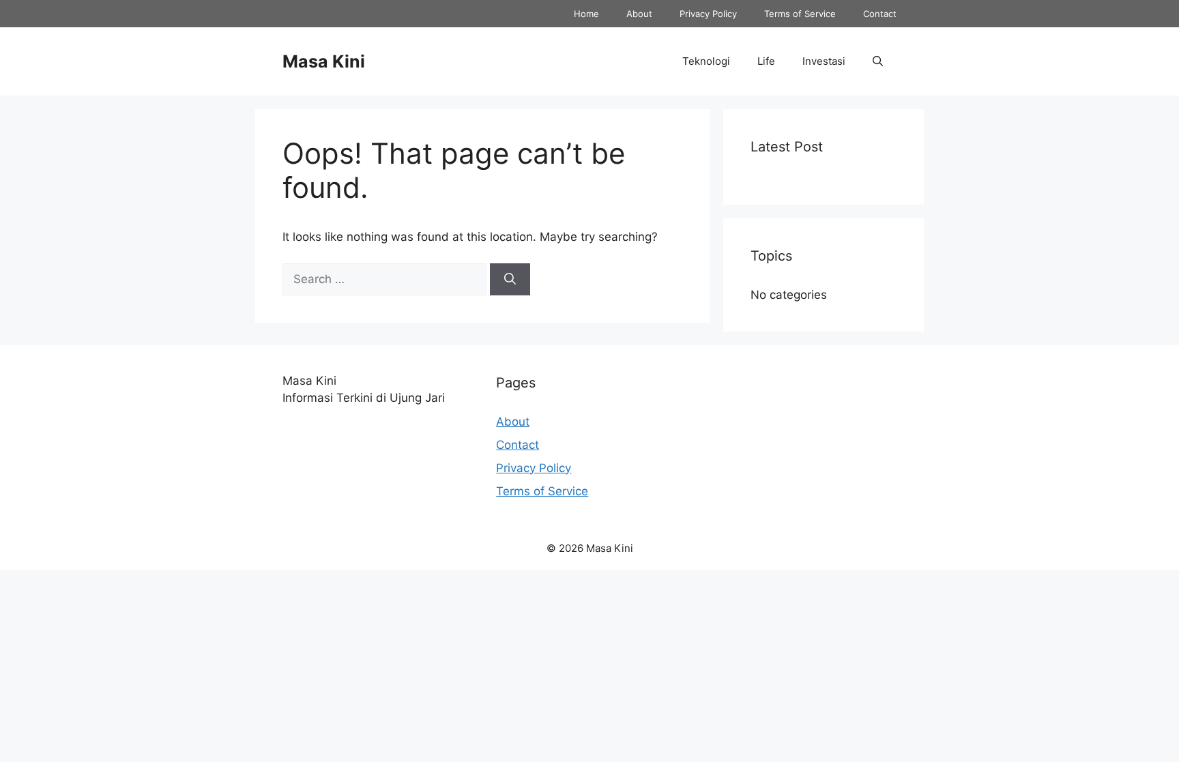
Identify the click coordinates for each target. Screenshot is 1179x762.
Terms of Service (800, 13)
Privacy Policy (708, 13)
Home (586, 13)
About (639, 13)
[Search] (510, 279)
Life (766, 61)
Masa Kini (323, 61)
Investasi (823, 61)
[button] (878, 61)
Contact (880, 13)
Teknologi (706, 61)
